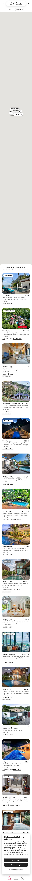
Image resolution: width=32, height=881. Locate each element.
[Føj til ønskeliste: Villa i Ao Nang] (27, 275)
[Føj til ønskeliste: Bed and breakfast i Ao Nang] (27, 383)
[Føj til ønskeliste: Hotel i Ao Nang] (27, 526)
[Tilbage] (3, 3)
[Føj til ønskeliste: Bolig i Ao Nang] (27, 345)
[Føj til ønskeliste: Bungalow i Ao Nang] (27, 776)
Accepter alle (16, 860)
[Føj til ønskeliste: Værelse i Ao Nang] (27, 812)
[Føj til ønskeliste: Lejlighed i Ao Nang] (27, 633)
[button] (8, 304)
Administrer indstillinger (16, 869)
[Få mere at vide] (28, 269)
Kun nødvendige (16, 865)
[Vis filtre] (29, 3)
